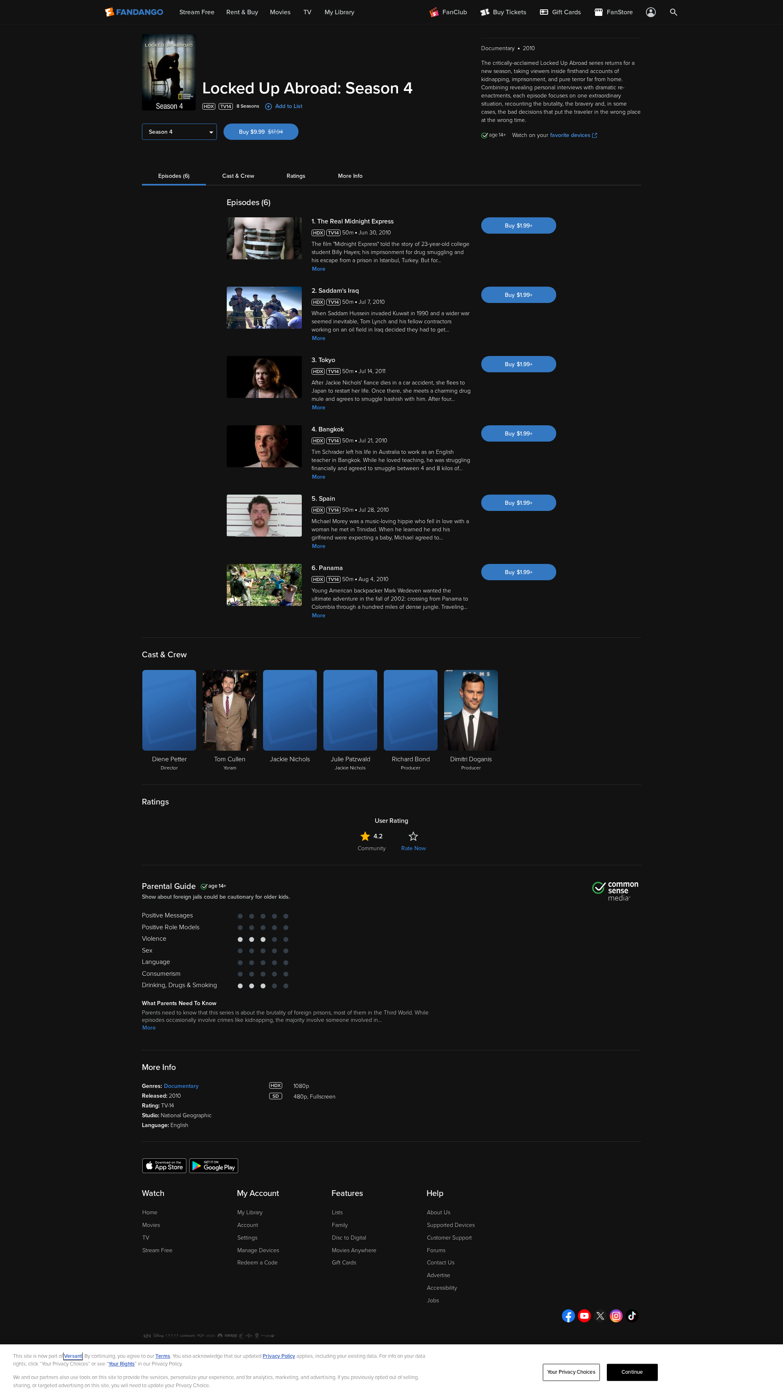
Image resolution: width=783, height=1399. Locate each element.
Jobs (433, 1300)
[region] (391, 1371)
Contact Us (440, 1262)
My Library (250, 1212)
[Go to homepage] (134, 12)
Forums (436, 1250)
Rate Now (413, 848)
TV (145, 1237)
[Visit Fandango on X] (600, 1316)
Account (247, 1225)
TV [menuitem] (307, 12)
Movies (151, 1225)
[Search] (673, 12)
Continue (632, 1372)
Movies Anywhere (354, 1250)
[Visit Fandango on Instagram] (616, 1316)
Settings (247, 1237)
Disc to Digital (349, 1237)
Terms (162, 1356)
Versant (73, 1356)
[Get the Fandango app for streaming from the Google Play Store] (214, 1165)
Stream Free (157, 1250)
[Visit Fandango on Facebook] (568, 1316)
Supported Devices (451, 1225)
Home (149, 1212)
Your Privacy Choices (571, 1372)
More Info (350, 175)
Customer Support (449, 1237)
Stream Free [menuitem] (197, 12)
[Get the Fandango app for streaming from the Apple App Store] (164, 1165)
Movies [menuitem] (280, 12)
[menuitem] (560, 12)
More (318, 268)
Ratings (296, 175)
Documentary (181, 1086)
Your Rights (121, 1364)
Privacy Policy (279, 1356)
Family (340, 1225)
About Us (438, 1212)
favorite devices (570, 135)
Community (372, 848)
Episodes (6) (174, 175)
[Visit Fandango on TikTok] (632, 1316)
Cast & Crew (238, 175)
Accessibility (442, 1287)
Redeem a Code (257, 1262)
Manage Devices (258, 1250)
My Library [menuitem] (339, 12)
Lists (337, 1212)
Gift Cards (344, 1262)
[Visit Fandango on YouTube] (584, 1316)
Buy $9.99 (269, 131)
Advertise (438, 1275)
